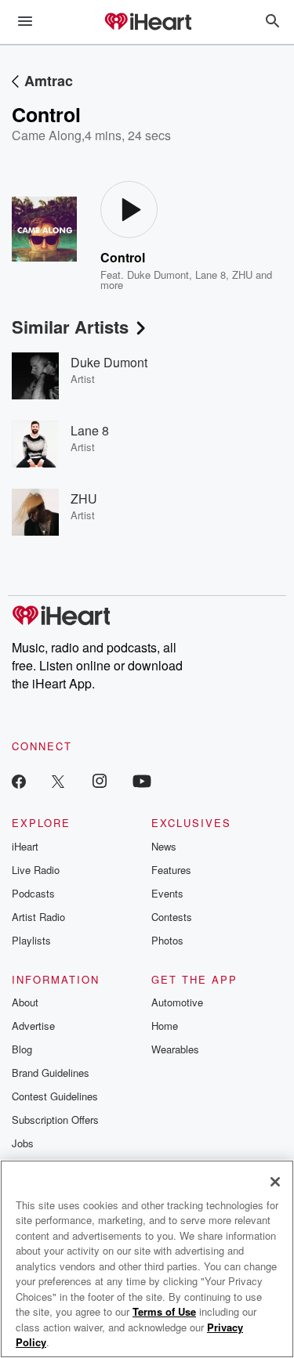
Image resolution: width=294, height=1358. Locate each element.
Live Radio (36, 869)
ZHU (242, 274)
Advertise (33, 1025)
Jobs (23, 1143)
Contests (171, 916)
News (163, 846)
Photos (167, 940)
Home (164, 1025)
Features (171, 869)
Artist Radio (38, 916)
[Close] (275, 1182)
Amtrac (48, 80)
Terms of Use (164, 1311)
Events (167, 893)
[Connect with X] (58, 780)
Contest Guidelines (55, 1096)
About (25, 1002)
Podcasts (33, 893)
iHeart (25, 846)
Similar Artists (70, 326)
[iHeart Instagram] (100, 780)
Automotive (177, 1002)
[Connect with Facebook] (19, 780)
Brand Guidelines (50, 1072)
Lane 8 (210, 274)
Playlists (31, 940)
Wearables (175, 1049)
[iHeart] (147, 22)
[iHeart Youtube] (141, 780)
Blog (22, 1049)
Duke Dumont (158, 274)
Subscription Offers (55, 1119)
